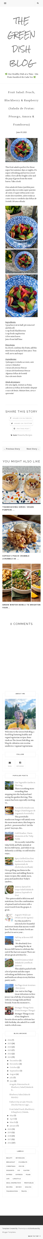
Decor (21, 1166)
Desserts (21, 435)
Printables (29, 1183)
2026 (9, 1040)
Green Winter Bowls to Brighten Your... (21, 606)
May (11, 1116)
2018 (9, 1136)
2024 (9, 1047)
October (13, 1067)
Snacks (28, 1187)
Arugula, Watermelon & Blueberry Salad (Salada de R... (21, 1087)
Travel (24, 1191)
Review (19, 1187)
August (13, 1074)
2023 (9, 1050)
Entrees (19, 1175)
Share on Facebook (22, 418)
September (14, 1071)
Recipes (28, 435)
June (12, 1081)
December (14, 1061)
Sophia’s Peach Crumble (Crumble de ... (16, 557)
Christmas (10, 1166)
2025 (9, 1043)
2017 (9, 1139)
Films (28, 1175)
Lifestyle (17, 1179)
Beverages (20, 1158)
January (13, 1126)
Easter (26, 1170)
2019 (9, 1132)
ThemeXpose (23, 1228)
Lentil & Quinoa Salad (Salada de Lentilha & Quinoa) (24, 963)
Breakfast (10, 1162)
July (11, 1078)
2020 (9, 1129)
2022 (9, 1054)
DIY (18, 1170)
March (12, 1122)
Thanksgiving (12, 1191)
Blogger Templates (9, 1232)
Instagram (20, 766)
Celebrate (22, 1162)
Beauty (9, 1158)
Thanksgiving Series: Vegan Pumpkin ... (18, 508)
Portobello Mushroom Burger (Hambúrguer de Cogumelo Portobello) (25, 811)
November (14, 1064)
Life (7, 1179)
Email (10, 766)
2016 (9, 1143)
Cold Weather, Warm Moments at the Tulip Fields (24, 836)
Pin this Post (23, 429)
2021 (9, 1057)
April (12, 1119)
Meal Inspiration (13, 1183)
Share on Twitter (23, 423)
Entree (9, 1175)
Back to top (33, 1236)
